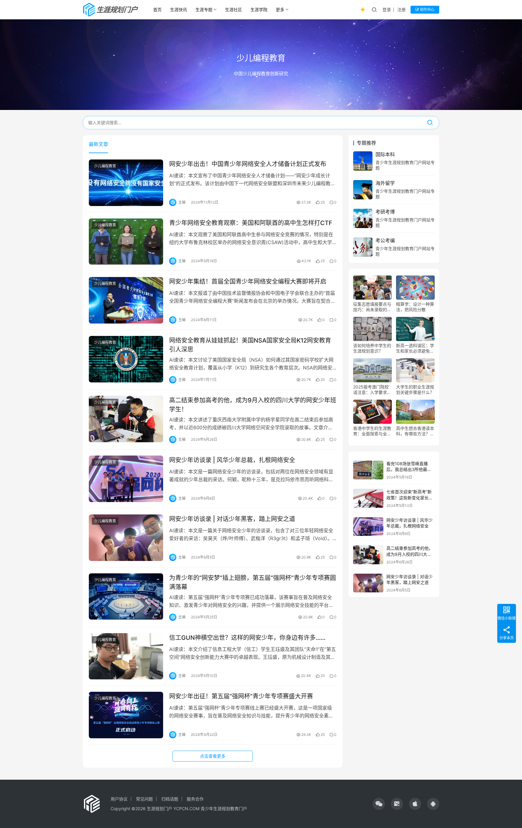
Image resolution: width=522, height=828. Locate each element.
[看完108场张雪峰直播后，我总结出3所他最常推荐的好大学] (368, 470)
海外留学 (385, 183)
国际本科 (385, 154)
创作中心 (426, 9)
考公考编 (385, 240)
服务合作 (195, 798)
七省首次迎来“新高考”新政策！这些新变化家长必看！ (409, 497)
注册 (401, 9)
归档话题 (169, 798)
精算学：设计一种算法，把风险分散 (415, 306)
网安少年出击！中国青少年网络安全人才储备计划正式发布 (247, 164)
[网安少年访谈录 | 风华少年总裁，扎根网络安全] (126, 479)
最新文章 (98, 144)
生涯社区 (233, 9)
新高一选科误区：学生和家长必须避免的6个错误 (415, 348)
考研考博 (385, 212)
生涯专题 (203, 9)
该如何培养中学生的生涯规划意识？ (372, 348)
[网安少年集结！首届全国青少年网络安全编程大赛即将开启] (126, 300)
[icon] (379, 804)
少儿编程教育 (105, 166)
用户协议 (119, 798)
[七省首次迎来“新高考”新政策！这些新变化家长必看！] (368, 498)
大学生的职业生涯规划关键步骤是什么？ (415, 389)
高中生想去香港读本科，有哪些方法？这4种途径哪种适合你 (415, 431)
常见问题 (144, 798)
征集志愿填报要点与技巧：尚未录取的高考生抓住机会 (372, 306)
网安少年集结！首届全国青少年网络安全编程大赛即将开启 (247, 281)
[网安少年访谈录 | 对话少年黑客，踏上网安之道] (126, 537)
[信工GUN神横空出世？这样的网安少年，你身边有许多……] (126, 656)
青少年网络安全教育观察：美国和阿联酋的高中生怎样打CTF (250, 223)
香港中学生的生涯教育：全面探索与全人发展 (372, 431)
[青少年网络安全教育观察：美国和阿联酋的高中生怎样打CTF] (126, 241)
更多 (280, 9)
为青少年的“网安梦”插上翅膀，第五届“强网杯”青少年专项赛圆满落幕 (252, 582)
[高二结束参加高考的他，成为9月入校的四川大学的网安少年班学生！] (126, 419)
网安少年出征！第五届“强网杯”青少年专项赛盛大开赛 (241, 696)
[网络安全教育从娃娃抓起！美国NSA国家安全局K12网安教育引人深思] (126, 359)
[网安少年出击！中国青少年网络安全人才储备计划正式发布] (126, 182)
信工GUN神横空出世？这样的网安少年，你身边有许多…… (247, 637)
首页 (157, 9)
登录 (386, 9)
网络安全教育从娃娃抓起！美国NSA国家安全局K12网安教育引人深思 (250, 345)
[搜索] (430, 122)
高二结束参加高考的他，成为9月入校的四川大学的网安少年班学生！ (252, 405)
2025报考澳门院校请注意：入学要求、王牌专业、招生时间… (372, 389)
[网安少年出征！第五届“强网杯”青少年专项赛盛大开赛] (126, 715)
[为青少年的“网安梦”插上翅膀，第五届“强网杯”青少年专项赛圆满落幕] (126, 596)
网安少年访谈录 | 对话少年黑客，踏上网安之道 (232, 519)
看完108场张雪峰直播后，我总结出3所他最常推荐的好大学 (408, 469)
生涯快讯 (178, 9)
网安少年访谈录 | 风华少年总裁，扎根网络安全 (232, 460)
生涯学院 (258, 9)
